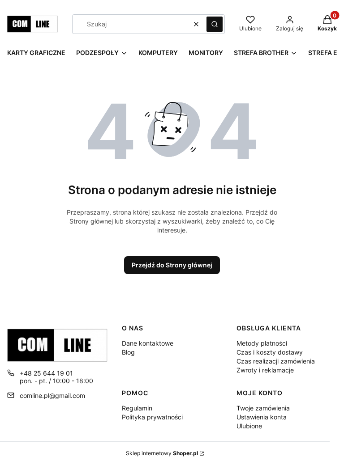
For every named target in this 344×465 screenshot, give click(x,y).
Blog (128, 352)
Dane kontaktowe (147, 343)
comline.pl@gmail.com (52, 395)
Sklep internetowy (162, 453)
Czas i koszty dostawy (269, 352)
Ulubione (249, 426)
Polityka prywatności (152, 417)
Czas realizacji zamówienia (275, 361)
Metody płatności (261, 343)
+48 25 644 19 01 (46, 373)
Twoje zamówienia (263, 408)
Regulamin (137, 408)
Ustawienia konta (261, 417)
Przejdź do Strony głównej (172, 265)
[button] (214, 24)
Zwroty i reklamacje (265, 370)
